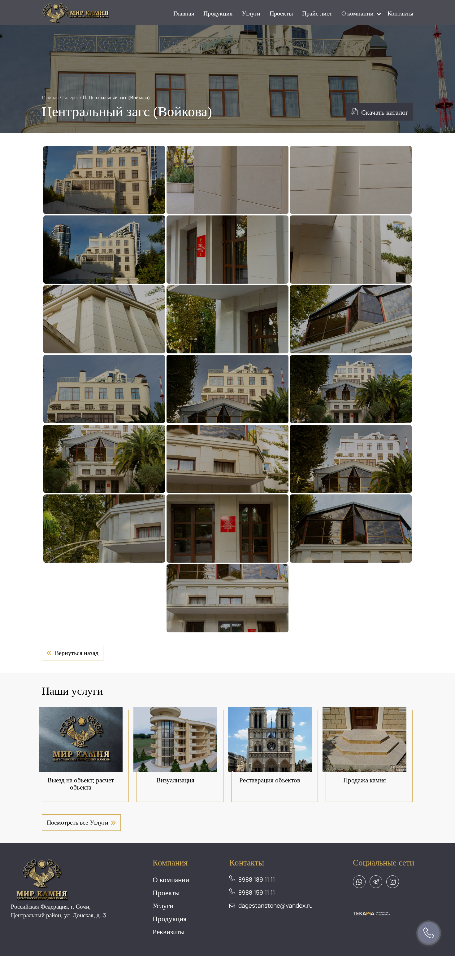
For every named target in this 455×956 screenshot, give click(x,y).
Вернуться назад (76, 652)
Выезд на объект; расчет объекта (80, 784)
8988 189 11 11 (256, 879)
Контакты (400, 13)
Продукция (217, 13)
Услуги (251, 13)
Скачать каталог (384, 112)
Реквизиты (168, 931)
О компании (357, 13)
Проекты (281, 13)
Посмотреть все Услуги (77, 822)
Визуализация (175, 780)
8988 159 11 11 (256, 892)
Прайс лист (317, 13)
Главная (183, 13)
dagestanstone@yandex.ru (275, 905)
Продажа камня (364, 780)
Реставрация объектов (269, 780)
